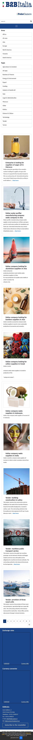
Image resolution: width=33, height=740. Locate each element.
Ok (21, 738)
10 (29, 625)
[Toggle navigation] (16, 26)
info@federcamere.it (12, 719)
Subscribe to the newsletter (15, 725)
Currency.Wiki (25, 663)
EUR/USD (6, 663)
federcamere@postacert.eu (12, 721)
